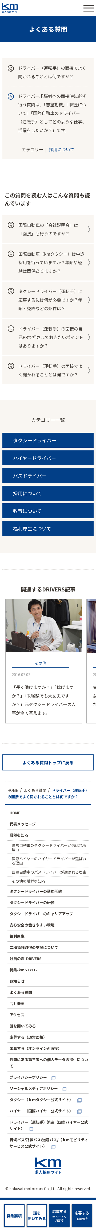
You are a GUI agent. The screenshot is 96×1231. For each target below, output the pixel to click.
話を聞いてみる (23, 1026)
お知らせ (17, 981)
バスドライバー (30, 475)
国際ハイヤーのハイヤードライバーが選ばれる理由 (49, 861)
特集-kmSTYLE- (24, 969)
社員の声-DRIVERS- (26, 958)
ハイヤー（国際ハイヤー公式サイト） (41, 1110)
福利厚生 (17, 936)
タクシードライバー (34, 440)
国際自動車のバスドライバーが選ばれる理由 (49, 872)
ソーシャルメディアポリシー (34, 1088)
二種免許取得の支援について (34, 947)
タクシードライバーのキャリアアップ (41, 913)
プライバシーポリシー (28, 1077)
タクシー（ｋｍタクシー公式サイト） (41, 1099)
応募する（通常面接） (28, 1037)
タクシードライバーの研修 (32, 902)
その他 (40, 663)
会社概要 (17, 1003)
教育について (27, 510)
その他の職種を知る (28, 881)
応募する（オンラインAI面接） (36, 1048)
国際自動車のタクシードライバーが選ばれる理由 (49, 847)
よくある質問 (21, 992)
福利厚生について (32, 528)
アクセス (17, 1014)
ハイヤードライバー (34, 457)
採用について (61, 149)
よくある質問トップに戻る (48, 762)
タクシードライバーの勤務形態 (36, 891)
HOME (15, 812)
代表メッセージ (23, 824)
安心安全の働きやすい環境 (32, 925)
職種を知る (19, 835)
